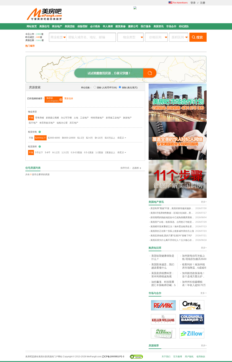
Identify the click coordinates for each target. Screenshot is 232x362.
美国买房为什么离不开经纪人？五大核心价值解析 (172, 240)
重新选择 (68, 98)
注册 (202, 2)
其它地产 (74, 123)
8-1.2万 (56, 152)
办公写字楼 (66, 117)
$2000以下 (40, 138)
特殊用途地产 (97, 117)
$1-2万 (80, 138)
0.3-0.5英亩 (76, 152)
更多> (204, 202)
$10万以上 (110, 138)
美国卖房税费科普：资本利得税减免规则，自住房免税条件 (162, 276)
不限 (31, 117)
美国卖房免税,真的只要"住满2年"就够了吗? (171, 235)
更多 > (203, 293)
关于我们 (166, 356)
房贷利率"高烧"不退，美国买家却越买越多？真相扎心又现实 (172, 208)
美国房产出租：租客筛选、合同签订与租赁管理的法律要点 (172, 222)
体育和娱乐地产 (47, 123)
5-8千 (47, 152)
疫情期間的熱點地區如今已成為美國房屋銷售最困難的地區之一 (172, 217)
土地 (76, 117)
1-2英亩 (99, 152)
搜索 (198, 37)
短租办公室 (62, 123)
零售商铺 (39, 117)
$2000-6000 (54, 138)
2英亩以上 (110, 152)
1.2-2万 (65, 152)
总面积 (135, 168)
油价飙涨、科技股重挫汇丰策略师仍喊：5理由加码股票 (163, 285)
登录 (193, 2)
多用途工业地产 (113, 117)
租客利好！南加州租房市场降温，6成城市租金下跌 (194, 267)
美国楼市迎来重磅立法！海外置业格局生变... (171, 226)
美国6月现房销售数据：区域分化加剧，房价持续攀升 (172, 213)
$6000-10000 (68, 138)
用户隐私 (189, 356)
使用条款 (200, 356)
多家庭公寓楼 (52, 117)
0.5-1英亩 (89, 152)
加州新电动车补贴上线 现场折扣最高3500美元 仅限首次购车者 (194, 259)
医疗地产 (33, 123)
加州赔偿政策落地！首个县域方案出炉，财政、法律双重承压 (193, 276)
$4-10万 (99, 138)
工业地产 (84, 117)
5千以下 (39, 152)
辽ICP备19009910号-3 (113, 356)
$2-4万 (89, 138)
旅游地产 (127, 117)
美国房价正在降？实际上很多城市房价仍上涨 (172, 231)
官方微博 (177, 356)
